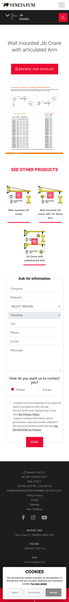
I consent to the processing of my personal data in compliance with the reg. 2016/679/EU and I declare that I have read (37, 408)
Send (34, 442)
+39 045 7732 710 (34, 549)
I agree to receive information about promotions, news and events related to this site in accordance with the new (35, 424)
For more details (39, 584)
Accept (53, 592)
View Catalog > (34, 509)
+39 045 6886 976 (34, 562)
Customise (34, 592)
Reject (15, 592)
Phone (20, 390)
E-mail (47, 390)
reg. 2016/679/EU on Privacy (35, 428)
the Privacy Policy (29, 414)
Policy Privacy (35, 495)
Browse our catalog (36, 69)
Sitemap (34, 505)
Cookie (34, 500)
